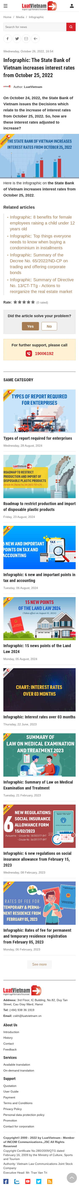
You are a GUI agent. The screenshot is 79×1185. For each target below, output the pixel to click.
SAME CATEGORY (18, 379)
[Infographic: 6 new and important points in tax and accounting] (39, 547)
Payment (9, 1097)
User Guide (11, 1091)
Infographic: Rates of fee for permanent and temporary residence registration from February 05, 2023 (37, 936)
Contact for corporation (18, 1126)
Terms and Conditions (17, 1103)
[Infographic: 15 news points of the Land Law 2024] (39, 618)
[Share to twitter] (17, 38)
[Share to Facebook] (7, 38)
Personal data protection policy (23, 1114)
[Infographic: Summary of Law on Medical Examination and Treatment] (39, 755)
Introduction (11, 1032)
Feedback (10, 1049)
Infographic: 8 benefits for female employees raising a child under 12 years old (42, 223)
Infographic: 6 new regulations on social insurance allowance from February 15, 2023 (37, 859)
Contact (8, 1043)
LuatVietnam (33, 86)
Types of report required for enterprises (37, 438)
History (8, 1037)
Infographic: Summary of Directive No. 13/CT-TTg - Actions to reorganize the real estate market (42, 285)
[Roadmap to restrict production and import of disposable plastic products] (39, 476)
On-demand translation (18, 1070)
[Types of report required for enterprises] (39, 411)
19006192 (44, 353)
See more (39, 964)
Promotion (10, 1120)
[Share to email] (26, 38)
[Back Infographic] (35, 38)
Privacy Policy (12, 1109)
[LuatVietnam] (7, 87)
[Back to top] (72, 1178)
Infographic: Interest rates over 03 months (39, 716)
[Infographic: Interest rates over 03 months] (39, 689)
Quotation (9, 1085)
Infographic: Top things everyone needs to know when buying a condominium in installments (40, 242)
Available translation (16, 1064)
